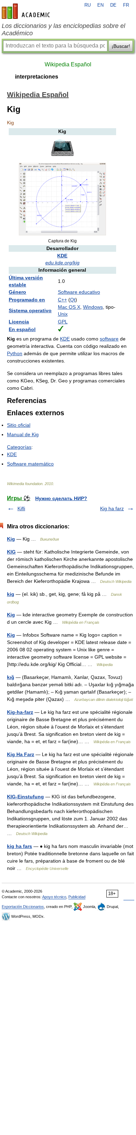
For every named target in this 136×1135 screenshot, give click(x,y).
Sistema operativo (30, 310)
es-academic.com (27, 11)
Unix (63, 314)
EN (100, 5)
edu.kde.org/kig (62, 262)
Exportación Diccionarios (23, 907)
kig (10, 594)
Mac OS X (69, 307)
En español (22, 329)
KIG (11, 552)
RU (87, 5)
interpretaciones (36, 77)
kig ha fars (19, 846)
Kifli (21, 508)
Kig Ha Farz (20, 754)
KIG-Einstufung (25, 796)
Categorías (19, 447)
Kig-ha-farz (20, 712)
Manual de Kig (23, 434)
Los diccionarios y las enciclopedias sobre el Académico (63, 29)
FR (126, 5)
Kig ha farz (112, 508)
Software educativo (79, 292)
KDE (62, 255)
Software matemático (30, 464)
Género (17, 292)
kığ (10, 677)
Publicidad (76, 897)
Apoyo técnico (54, 897)
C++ (62, 299)
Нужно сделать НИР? (61, 498)
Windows (93, 307)
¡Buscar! (121, 46)
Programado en (27, 299)
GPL (63, 321)
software (109, 339)
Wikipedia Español (68, 64)
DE (113, 5)
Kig (11, 539)
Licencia (19, 321)
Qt (72, 299)
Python (14, 353)
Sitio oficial (18, 425)
